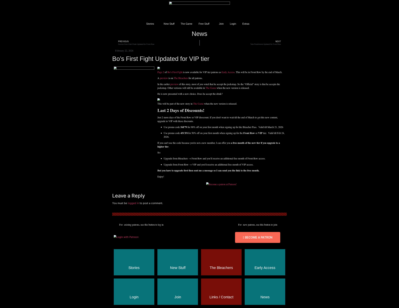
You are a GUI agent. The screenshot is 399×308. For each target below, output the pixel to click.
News (199, 33)
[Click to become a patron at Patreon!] (221, 184)
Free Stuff (204, 23)
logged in (133, 203)
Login (233, 23)
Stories (150, 23)
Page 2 (160, 72)
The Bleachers (181, 78)
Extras (245, 23)
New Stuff (169, 23)
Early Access (228, 72)
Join (221, 23)
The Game (186, 23)
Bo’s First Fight (175, 72)
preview (164, 78)
